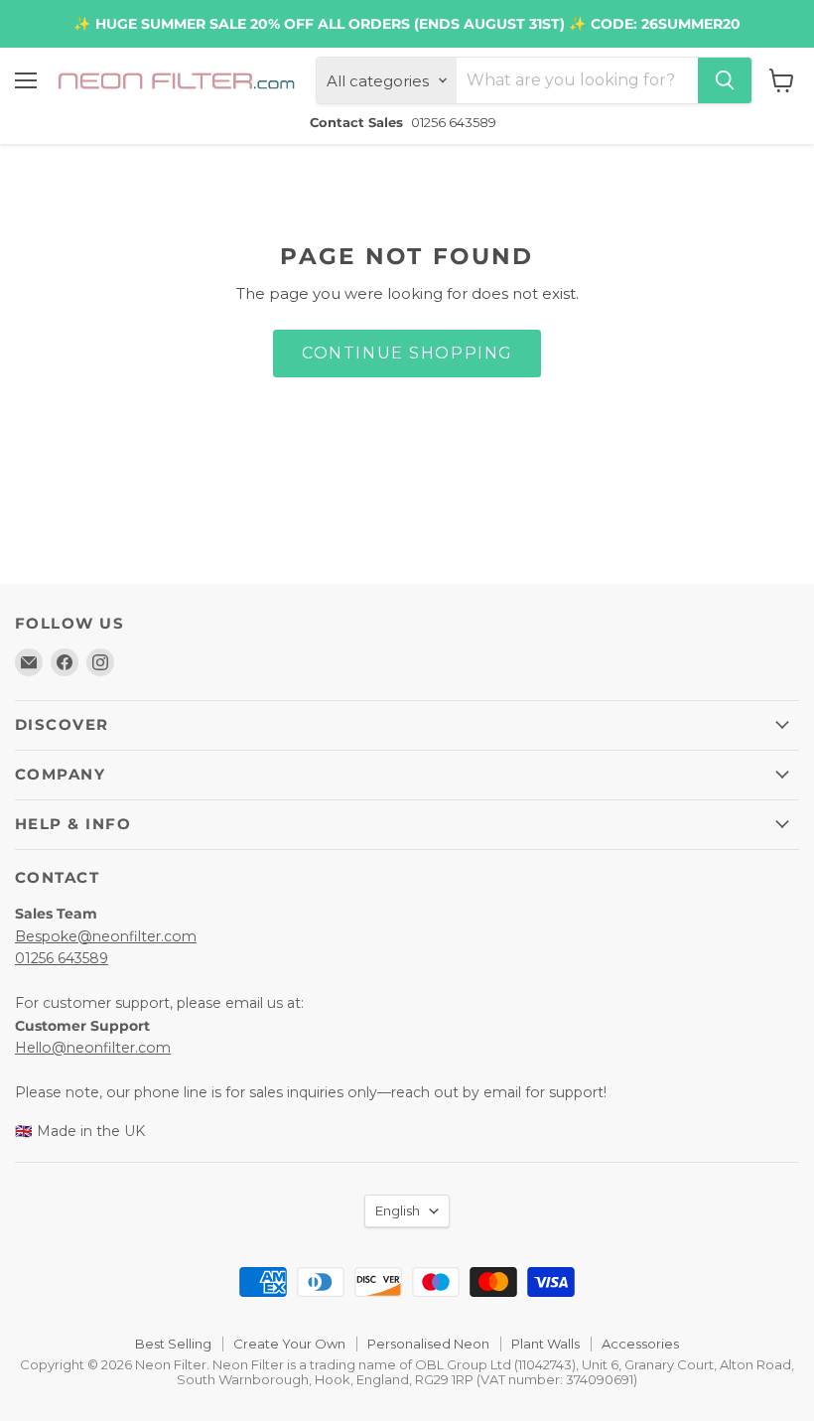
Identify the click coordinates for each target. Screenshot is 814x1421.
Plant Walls (545, 1343)
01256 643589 (61, 958)
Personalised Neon (428, 1343)
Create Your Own (289, 1343)
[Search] (724, 80)
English (397, 1210)
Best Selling (173, 1343)
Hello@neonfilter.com (93, 1048)
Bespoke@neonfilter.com (106, 936)
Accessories (640, 1343)
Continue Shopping (407, 353)
